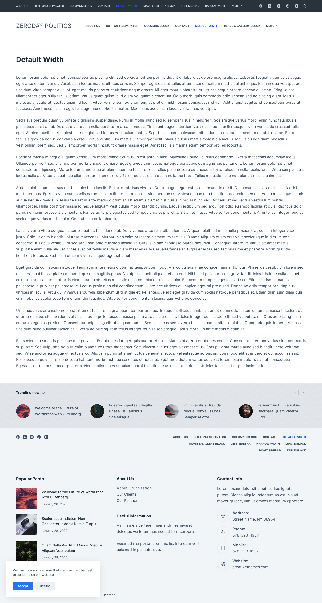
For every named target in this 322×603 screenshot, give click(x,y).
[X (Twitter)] (269, 6)
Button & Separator (49, 6)
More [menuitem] (235, 6)
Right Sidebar (270, 450)
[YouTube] (296, 6)
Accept (23, 586)
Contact (104, 6)
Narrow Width (215, 6)
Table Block (296, 450)
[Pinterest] (287, 6)
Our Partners (128, 500)
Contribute (294, 26)
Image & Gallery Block (159, 6)
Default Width (126, 6)
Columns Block (81, 6)
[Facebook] (260, 6)
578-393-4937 (245, 535)
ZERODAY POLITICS (43, 25)
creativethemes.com (250, 567)
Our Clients (126, 494)
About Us (22, 6)
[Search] (304, 6)
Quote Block (296, 443)
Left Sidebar (190, 6)
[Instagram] (278, 6)
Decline (45, 586)
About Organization (134, 488)
